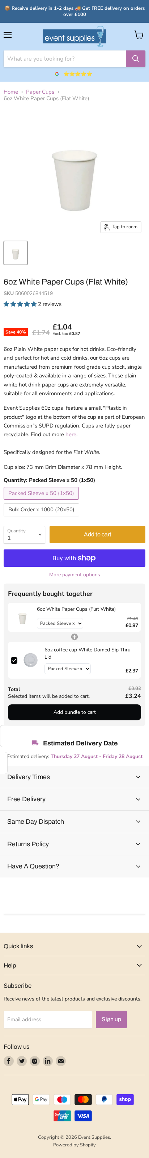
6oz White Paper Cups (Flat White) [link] (76, 609)
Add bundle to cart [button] (75, 712)
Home (11, 92)
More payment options (74, 575)
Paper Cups (40, 92)
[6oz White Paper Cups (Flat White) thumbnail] (15, 253)
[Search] (135, 58)
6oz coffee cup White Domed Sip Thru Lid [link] (87, 653)
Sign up (111, 1019)
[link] (22, 617)
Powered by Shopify (74, 1145)
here (70, 434)
